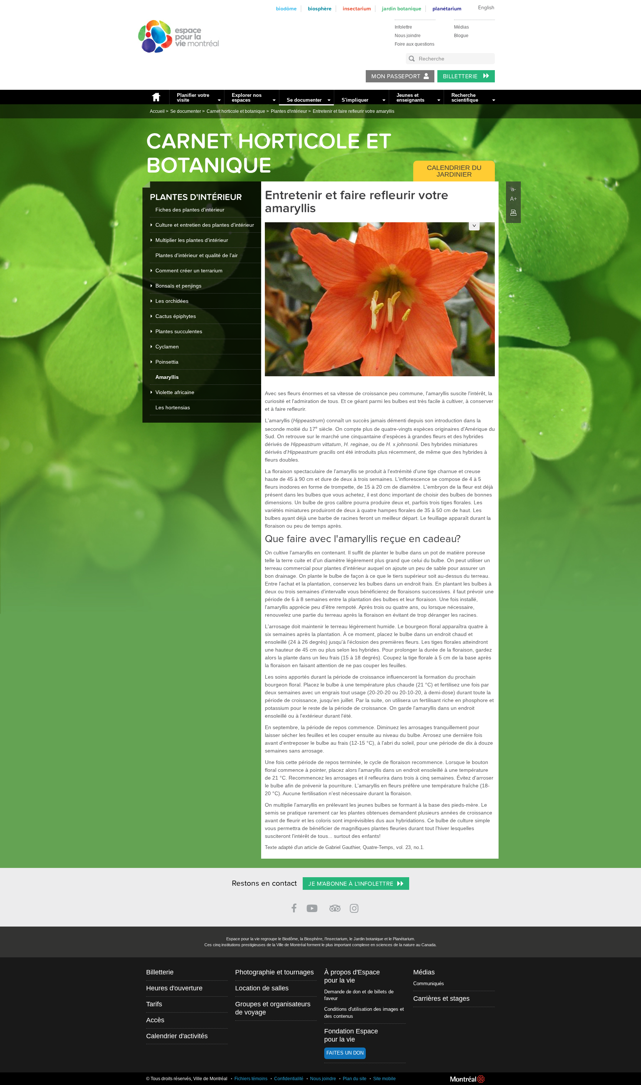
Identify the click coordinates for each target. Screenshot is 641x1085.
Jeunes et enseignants (410, 97)
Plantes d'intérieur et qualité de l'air (196, 255)
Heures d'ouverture (174, 988)
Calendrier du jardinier (454, 171)
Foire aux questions (414, 44)
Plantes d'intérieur (289, 111)
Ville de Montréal (467, 1079)
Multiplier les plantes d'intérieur (191, 240)
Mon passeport (395, 76)
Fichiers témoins (250, 1078)
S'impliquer (355, 100)
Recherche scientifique (464, 97)
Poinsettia (166, 362)
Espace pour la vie (174, 59)
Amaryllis (167, 377)
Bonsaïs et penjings (178, 286)
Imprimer (513, 213)
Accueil (155, 97)
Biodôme (286, 9)
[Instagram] (355, 907)
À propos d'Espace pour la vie (352, 976)
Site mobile (384, 1078)
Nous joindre (408, 35)
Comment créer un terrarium (189, 270)
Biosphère (320, 9)
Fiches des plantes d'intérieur (189, 210)
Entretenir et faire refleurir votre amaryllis (353, 111)
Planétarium (447, 9)
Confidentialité (288, 1078)
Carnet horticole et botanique (236, 111)
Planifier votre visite (193, 97)
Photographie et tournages (274, 972)
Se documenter (304, 100)
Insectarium (357, 9)
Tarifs (154, 1004)
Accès (155, 1020)
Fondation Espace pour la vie (351, 1035)
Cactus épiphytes (175, 316)
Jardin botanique (401, 9)
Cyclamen (167, 347)
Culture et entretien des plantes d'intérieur (204, 225)
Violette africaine (174, 392)
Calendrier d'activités (177, 1036)
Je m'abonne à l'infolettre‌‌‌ (350, 884)
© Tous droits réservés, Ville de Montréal (186, 1078)
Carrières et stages (441, 998)
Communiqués (428, 983)
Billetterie (461, 76)
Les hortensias (172, 407)
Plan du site (354, 1078)
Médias (461, 27)
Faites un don (345, 1053)
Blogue (461, 35)
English (486, 8)
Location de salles (262, 988)
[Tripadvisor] (335, 905)
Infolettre (403, 27)
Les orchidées (171, 301)
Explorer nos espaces (247, 97)
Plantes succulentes (178, 331)
